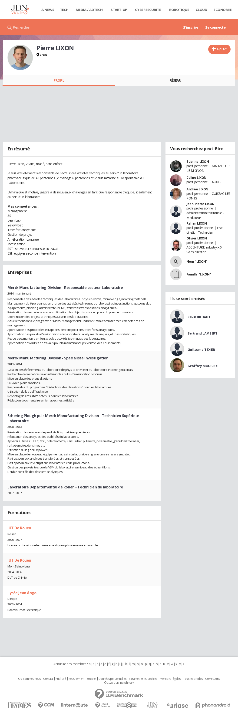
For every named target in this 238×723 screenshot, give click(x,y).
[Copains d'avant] (127, 705)
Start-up (119, 9)
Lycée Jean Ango (21, 592)
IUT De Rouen (19, 528)
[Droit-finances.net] (102, 705)
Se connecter (216, 27)
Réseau (175, 80)
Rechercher (21, 27)
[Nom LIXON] (176, 261)
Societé (91, 678)
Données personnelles (112, 678)
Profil (59, 80)
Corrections (212, 678)
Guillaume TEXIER (201, 349)
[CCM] (46, 705)
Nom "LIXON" (196, 261)
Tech (64, 9)
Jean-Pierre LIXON (200, 204)
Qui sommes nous (29, 678)
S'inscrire (190, 27)
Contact (48, 678)
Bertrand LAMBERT (202, 333)
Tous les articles (193, 678)
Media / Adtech (89, 9)
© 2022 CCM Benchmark (119, 682)
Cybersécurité (148, 9)
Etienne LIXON (197, 161)
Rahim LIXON (196, 223)
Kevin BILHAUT (199, 317)
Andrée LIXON (197, 189)
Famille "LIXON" (198, 274)
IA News (47, 9)
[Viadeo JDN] (152, 705)
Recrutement (76, 678)
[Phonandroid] (213, 705)
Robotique (179, 9)
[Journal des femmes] (19, 705)
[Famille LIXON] (176, 274)
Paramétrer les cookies (143, 678)
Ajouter (222, 49)
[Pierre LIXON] (20, 57)
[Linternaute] (74, 705)
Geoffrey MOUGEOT (203, 366)
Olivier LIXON (196, 238)
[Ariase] (177, 705)
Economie (223, 9)
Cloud (201, 9)
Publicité (61, 678)
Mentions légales (170, 678)
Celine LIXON (196, 177)
